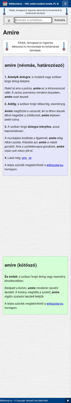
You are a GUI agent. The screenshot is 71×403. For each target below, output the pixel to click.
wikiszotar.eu (55, 165)
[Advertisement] (35, 216)
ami (24, 158)
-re (29, 158)
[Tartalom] (65, 4)
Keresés (59, 20)
